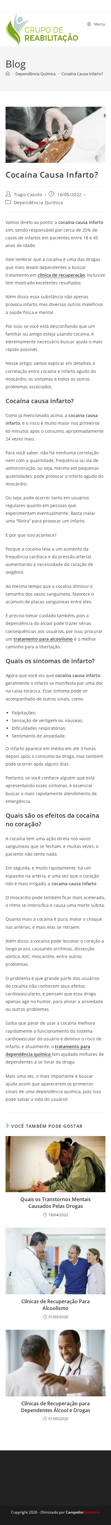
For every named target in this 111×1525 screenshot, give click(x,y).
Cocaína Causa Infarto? (82, 73)
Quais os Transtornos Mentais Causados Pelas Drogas (55, 1202)
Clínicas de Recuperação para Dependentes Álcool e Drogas (55, 1407)
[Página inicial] (8, 73)
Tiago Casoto (28, 194)
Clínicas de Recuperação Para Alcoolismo (55, 1305)
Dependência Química (38, 202)
